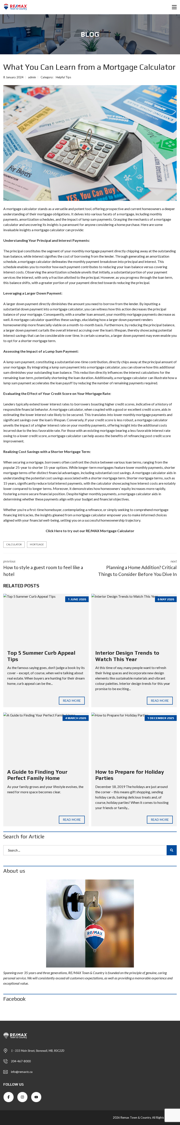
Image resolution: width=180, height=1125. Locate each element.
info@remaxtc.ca (21, 1072)
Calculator (14, 544)
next (137, 568)
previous (43, 568)
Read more (72, 700)
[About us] (90, 923)
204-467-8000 (21, 1061)
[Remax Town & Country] (13, 7)
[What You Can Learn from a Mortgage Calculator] (90, 143)
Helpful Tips (63, 77)
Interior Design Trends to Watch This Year (127, 656)
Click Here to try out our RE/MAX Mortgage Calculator (90, 531)
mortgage (37, 544)
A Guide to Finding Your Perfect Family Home (37, 775)
